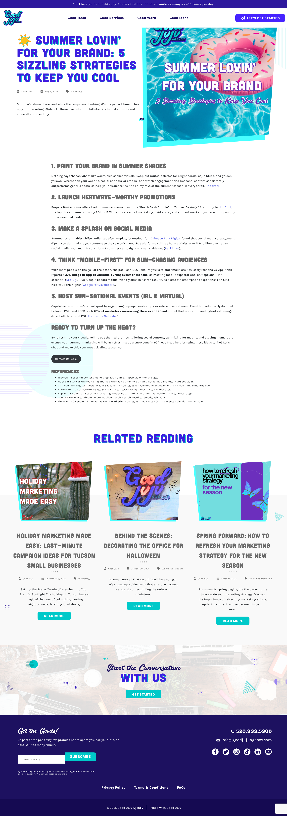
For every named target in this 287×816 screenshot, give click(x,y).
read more (54, 616)
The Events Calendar (102, 316)
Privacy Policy (113, 787)
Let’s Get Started (263, 18)
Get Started (143, 694)
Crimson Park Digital (166, 238)
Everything (84, 578)
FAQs (181, 787)
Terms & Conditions (151, 787)
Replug (71, 280)
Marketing (76, 91)
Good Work (146, 18)
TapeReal (212, 186)
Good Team (77, 18)
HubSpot (225, 207)
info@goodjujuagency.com (246, 740)
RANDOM (178, 568)
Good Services (112, 18)
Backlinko (172, 248)
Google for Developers (98, 285)
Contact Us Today (66, 358)
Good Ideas (179, 18)
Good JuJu (27, 91)
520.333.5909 (254, 731)
